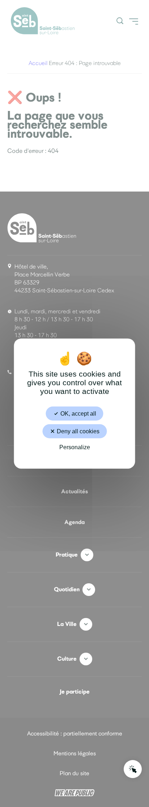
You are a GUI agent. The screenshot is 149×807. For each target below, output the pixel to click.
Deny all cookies (77, 431)
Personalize (74, 447)
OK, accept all (77, 413)
